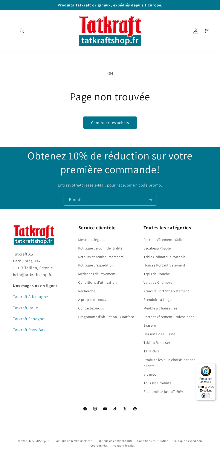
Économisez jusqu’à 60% (163, 391)
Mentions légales (91, 239)
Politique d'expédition (96, 265)
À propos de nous (92, 299)
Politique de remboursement (73, 441)
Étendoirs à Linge (157, 299)
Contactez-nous (91, 308)
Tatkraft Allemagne (30, 296)
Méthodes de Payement (97, 273)
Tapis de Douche (157, 273)
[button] (11, 31)
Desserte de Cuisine (159, 334)
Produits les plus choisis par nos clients (170, 362)
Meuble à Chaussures (160, 308)
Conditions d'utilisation (97, 282)
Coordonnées (99, 445)
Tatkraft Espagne (28, 318)
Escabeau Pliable (157, 248)
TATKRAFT (152, 351)
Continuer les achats (110, 122)
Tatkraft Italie (25, 308)
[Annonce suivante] (211, 5)
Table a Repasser (157, 342)
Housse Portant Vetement (164, 265)
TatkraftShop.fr (39, 441)
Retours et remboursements (101, 256)
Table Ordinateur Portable (165, 256)
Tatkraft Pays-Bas (29, 329)
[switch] (206, 395)
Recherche (86, 291)
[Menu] (213, 366)
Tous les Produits (157, 383)
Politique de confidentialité (100, 248)
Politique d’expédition (187, 441)
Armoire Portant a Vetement (166, 291)
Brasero (150, 325)
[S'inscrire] (150, 200)
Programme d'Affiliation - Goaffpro (106, 316)
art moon (151, 374)
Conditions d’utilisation (152, 441)
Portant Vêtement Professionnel (170, 316)
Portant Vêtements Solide (164, 239)
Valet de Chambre (158, 282)
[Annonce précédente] (9, 5)
